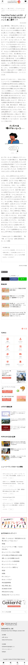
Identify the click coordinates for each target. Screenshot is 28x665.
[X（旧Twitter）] (24, 329)
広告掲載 (4, 644)
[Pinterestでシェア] (8, 508)
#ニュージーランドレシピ (9, 564)
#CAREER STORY (7, 588)
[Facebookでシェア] (5, 504)
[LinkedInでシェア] (14, 508)
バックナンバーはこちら (14, 606)
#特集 (3, 544)
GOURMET (5, 271)
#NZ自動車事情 (6, 582)
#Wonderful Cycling (7, 591)
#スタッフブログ (7, 579)
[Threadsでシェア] (11, 504)
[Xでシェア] (5, 500)
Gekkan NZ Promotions (7, 639)
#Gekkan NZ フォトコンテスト (11, 595)
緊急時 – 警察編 (6, 399)
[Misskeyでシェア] (23, 500)
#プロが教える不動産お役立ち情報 (12, 555)
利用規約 (4, 651)
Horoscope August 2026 (9, 497)
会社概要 (4, 634)
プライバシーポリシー (7, 649)
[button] (25, 612)
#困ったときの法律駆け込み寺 (10, 558)
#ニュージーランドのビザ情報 (10, 552)
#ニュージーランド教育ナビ (10, 567)
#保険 (3, 573)
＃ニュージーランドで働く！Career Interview (12, 548)
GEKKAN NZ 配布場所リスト (8, 646)
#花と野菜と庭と (7, 585)
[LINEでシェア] (23, 504)
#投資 (3, 570)
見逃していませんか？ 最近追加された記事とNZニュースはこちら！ (13, 539)
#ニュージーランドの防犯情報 (10, 561)
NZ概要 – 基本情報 (7, 391)
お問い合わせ (5, 637)
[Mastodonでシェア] (11, 500)
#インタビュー (6, 576)
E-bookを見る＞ (6, 377)
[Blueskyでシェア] (17, 500)
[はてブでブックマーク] (17, 504)
